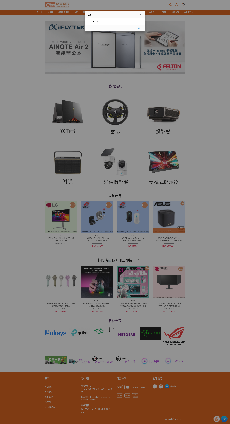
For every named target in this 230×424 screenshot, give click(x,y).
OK (139, 28)
